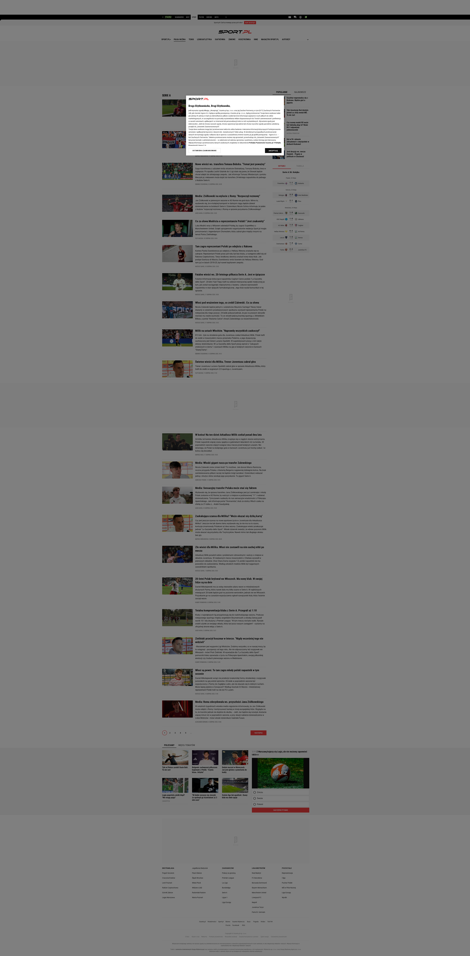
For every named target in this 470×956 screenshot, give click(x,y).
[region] (235, 125)
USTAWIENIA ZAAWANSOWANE (204, 151)
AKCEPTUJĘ (273, 151)
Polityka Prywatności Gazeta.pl (261, 143)
